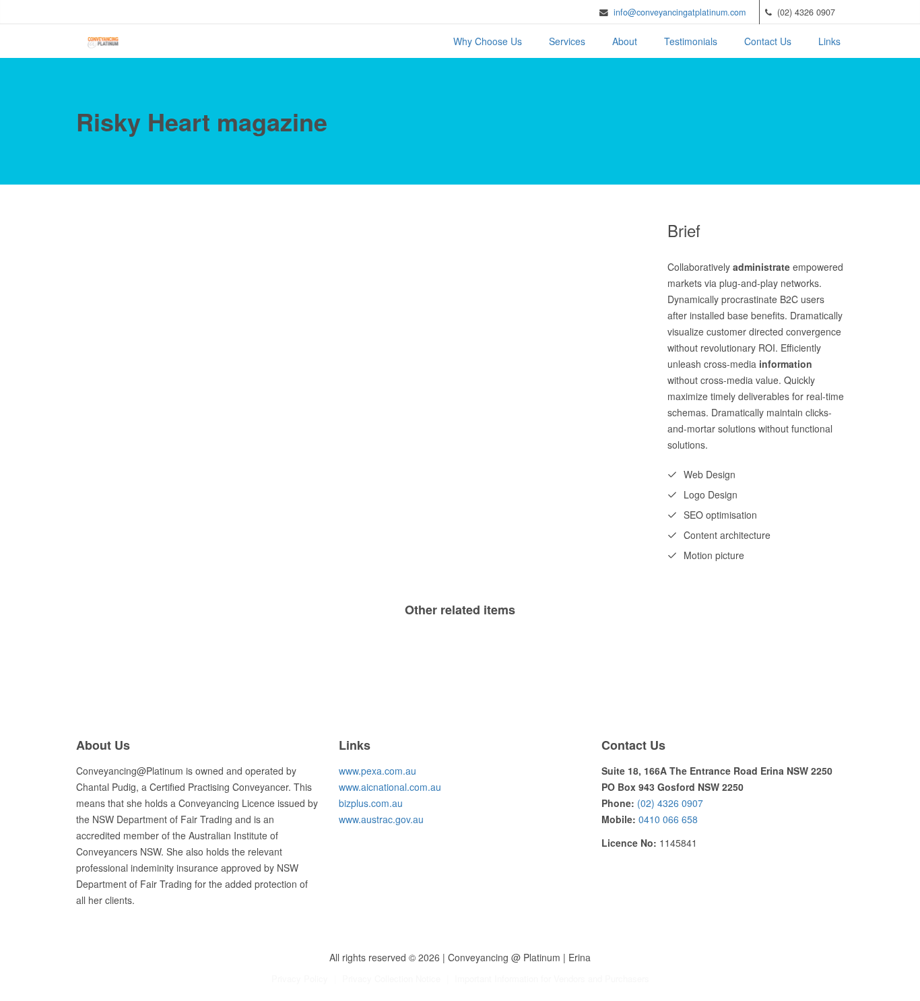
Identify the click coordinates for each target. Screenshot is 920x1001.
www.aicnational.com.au (390, 787)
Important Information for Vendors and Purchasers (552, 978)
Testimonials (690, 41)
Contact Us (767, 41)
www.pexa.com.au (377, 770)
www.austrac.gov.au (381, 819)
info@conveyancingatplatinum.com (680, 12)
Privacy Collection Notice (391, 978)
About (624, 41)
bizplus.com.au (371, 803)
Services (567, 41)
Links (829, 41)
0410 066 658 (668, 819)
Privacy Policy (299, 978)
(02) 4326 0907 (670, 803)
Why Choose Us (487, 41)
